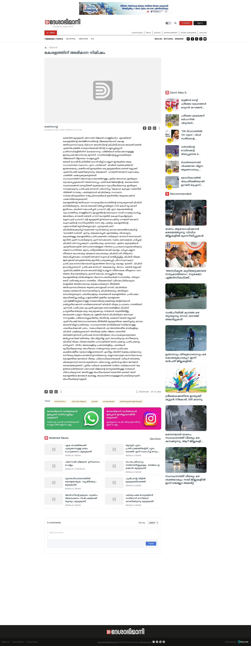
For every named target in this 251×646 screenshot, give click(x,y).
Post (151, 543)
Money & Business (188, 33)
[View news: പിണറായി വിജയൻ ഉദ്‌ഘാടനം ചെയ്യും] (53, 466)
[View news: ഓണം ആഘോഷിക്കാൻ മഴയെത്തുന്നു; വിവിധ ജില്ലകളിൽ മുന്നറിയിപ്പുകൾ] (186, 213)
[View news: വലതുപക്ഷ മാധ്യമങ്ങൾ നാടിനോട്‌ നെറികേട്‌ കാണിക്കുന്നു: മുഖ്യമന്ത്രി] (114, 499)
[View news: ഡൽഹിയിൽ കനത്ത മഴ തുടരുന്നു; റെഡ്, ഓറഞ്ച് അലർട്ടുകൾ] (186, 296)
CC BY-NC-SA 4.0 (145, 642)
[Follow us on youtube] (205, 39)
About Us (5, 642)
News (148, 33)
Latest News (137, 33)
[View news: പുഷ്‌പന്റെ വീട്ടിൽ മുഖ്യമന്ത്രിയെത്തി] (114, 482)
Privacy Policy (32, 642)
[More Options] (159, 128)
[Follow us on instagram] (188, 39)
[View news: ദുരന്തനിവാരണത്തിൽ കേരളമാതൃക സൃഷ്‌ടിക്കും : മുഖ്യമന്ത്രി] (53, 482)
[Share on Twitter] (149, 128)
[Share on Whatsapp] (154, 128)
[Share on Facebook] (144, 128)
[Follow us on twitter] (197, 39)
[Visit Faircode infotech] (243, 641)
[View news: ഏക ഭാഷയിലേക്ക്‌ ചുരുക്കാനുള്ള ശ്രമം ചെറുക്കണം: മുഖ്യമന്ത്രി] (53, 449)
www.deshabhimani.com (108, 642)
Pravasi (203, 33)
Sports (157, 33)
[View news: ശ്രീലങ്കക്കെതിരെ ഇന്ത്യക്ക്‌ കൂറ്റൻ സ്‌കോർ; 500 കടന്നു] (186, 380)
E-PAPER (186, 23)
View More (155, 438)
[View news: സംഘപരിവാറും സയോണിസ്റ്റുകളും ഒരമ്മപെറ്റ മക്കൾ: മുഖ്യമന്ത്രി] (114, 466)
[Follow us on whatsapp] (201, 39)
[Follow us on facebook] (192, 39)
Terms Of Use (17, 642)
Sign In (200, 23)
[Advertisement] (102, 585)
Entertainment (170, 33)
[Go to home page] (62, 21)
